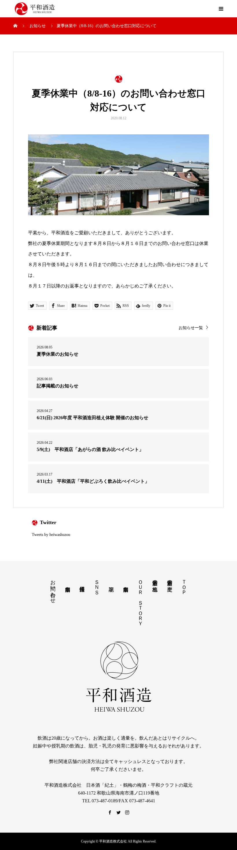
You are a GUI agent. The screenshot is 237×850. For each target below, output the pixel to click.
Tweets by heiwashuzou (51, 534)
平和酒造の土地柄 (155, 580)
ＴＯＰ (184, 584)
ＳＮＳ (97, 584)
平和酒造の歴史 (170, 580)
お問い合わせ (53, 588)
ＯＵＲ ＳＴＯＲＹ (140, 599)
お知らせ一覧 (191, 328)
